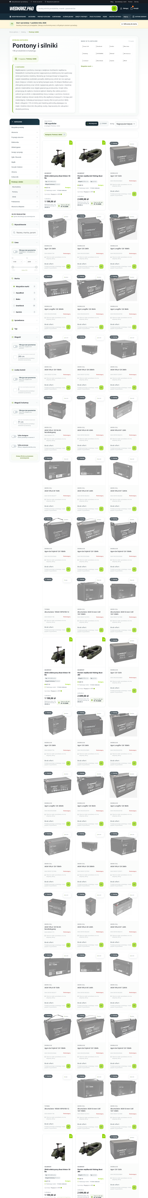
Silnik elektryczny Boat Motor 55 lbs (57, 177)
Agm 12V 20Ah (50, 248)
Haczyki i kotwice (115, 16)
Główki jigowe (68, 16)
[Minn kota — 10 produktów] (127, 46)
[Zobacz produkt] (134, 194)
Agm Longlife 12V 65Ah (86, 309)
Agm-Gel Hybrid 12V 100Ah (55, 551)
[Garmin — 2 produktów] (114, 61)
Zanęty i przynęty (81, 16)
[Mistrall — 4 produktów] (114, 53)
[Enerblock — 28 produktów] (100, 46)
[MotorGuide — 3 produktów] (100, 61)
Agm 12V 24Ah (83, 248)
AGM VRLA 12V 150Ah (53, 369)
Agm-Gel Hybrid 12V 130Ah (120, 551)
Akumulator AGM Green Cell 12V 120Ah (121, 613)
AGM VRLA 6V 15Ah (52, 491)
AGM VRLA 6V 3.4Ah (85, 491)
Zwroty (136, 2)
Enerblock (114, 173)
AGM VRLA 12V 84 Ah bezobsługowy (53, 431)
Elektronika (56, 16)
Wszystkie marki (86, 66)
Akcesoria (31, 16)
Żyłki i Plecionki (95, 16)
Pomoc (130, 2)
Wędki (105, 16)
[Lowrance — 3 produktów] (87, 61)
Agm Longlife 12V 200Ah (54, 309)
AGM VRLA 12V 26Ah (118, 369)
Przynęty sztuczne (44, 16)
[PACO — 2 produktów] (127, 61)
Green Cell (48, 367)
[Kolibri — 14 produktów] (114, 46)
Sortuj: (112, 124)
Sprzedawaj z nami (120, 2)
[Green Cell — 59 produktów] (87, 46)
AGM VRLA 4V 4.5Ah (85, 430)
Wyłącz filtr (25, 270)
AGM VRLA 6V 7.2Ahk (118, 491)
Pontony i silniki (34, 32)
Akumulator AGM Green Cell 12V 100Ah (88, 613)
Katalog (23, 32)
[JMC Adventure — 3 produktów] (127, 53)
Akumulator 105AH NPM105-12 (57, 612)
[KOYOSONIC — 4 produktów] (100, 53)
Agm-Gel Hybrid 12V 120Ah (88, 551)
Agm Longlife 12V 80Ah (119, 309)
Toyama (47, 609)
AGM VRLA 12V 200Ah (85, 369)
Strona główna (13, 32)
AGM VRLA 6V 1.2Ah (118, 430)
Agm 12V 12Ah (116, 176)
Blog (112, 2)
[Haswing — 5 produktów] (87, 53)
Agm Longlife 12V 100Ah (120, 248)
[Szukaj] (114, 8)
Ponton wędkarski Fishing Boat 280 (89, 177)
